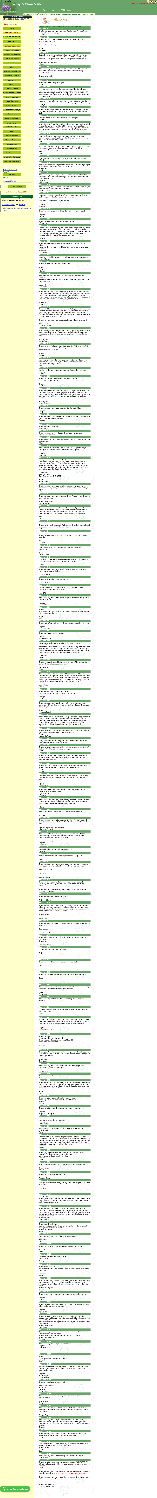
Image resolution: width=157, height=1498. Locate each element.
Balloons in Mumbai (10, 170)
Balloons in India (8, 205)
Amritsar (22, 205)
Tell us (4, 199)
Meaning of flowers (9, 181)
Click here (21, 19)
